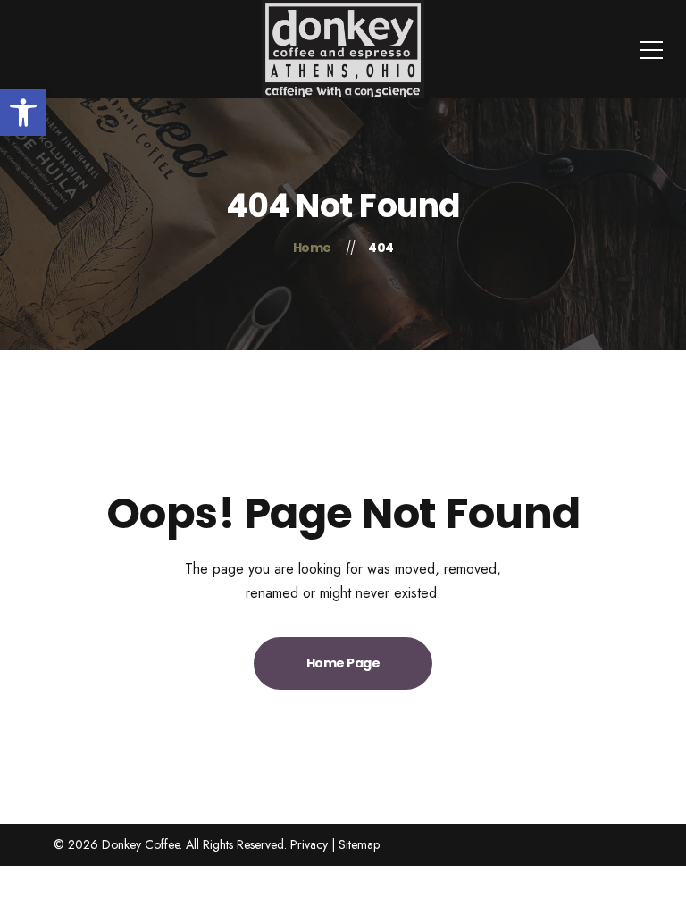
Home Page (343, 663)
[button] (23, 112)
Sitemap (359, 844)
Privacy (309, 844)
